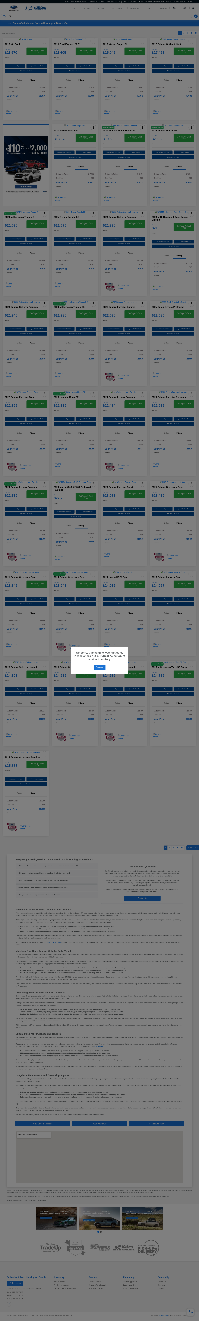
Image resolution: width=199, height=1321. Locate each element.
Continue (99, 667)
